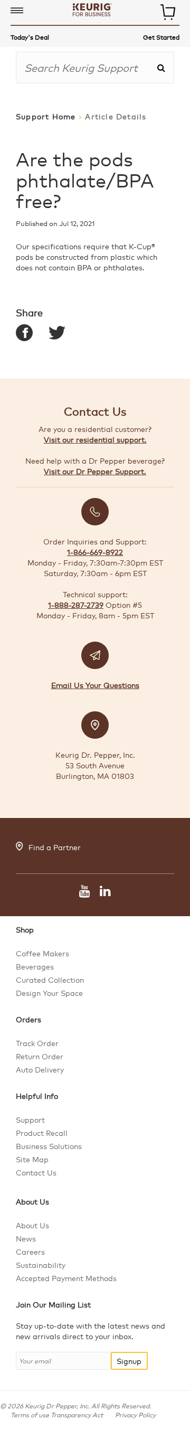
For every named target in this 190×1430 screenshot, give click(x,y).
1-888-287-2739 (75, 604)
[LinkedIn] (102, 892)
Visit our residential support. (95, 439)
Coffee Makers (42, 953)
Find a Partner (54, 847)
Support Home (45, 116)
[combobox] (86, 67)
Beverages (35, 966)
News (26, 1238)
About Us (32, 1225)
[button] (17, 11)
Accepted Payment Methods (66, 1278)
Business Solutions (49, 1146)
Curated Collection (50, 979)
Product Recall (42, 1132)
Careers (30, 1251)
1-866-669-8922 (95, 552)
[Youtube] (84, 892)
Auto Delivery (40, 1069)
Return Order (39, 1056)
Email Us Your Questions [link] (95, 685)
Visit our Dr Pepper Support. (95, 471)
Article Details (115, 116)
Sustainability (40, 1264)
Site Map (32, 1159)
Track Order (37, 1043)
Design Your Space (49, 993)
